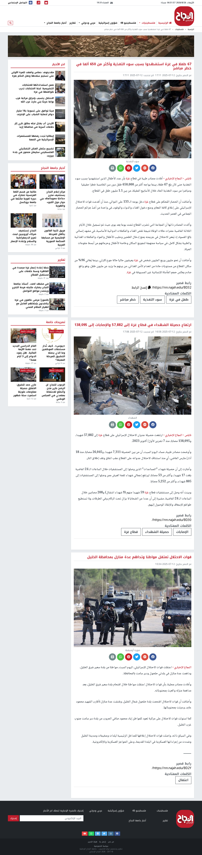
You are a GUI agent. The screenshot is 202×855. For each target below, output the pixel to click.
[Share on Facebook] (152, 168)
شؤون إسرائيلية (107, 23)
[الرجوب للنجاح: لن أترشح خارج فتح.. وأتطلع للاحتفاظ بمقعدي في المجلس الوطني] (52, 374)
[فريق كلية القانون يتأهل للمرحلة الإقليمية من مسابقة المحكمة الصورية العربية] (52, 220)
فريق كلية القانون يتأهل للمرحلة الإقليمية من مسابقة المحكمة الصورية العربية (53, 238)
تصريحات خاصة (55, 322)
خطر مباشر (128, 299)
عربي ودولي (87, 23)
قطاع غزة (131, 532)
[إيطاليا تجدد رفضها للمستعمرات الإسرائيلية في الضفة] (60, 139)
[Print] (112, 168)
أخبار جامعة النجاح (56, 23)
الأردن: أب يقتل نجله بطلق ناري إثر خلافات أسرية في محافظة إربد (34, 125)
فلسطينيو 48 (128, 23)
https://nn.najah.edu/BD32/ (171, 287)
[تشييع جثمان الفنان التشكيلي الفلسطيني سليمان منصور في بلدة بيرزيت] (60, 152)
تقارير (72, 23)
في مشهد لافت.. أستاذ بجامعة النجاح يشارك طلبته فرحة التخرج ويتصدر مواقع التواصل (30, 287)
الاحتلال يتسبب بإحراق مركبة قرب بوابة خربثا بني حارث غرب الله (35, 100)
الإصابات (182, 532)
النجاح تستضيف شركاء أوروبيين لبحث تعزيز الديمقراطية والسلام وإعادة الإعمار (23, 236)
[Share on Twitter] (136, 168)
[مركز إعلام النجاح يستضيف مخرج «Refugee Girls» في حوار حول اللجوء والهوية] (52, 181)
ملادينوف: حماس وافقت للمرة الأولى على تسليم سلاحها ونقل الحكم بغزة (32, 74)
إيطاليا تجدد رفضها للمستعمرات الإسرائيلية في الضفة (35, 138)
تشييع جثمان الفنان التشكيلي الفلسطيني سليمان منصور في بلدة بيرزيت (33, 152)
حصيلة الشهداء (157, 532)
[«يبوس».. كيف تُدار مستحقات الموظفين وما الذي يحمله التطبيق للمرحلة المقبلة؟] (52, 335)
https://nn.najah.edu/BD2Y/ (171, 768)
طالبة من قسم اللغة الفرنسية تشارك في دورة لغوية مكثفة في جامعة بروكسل (23, 197)
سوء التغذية (152, 299)
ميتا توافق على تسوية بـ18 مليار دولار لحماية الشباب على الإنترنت (35, 112)
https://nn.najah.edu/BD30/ (171, 520)
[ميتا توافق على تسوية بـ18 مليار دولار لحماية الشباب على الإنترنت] (60, 114)
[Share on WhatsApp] (120, 168)
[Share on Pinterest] (128, 168)
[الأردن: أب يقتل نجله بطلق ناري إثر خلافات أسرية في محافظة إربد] (60, 126)
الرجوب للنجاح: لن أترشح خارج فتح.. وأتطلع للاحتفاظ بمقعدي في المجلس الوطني (53, 392)
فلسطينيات (148, 23)
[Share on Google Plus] (144, 168)
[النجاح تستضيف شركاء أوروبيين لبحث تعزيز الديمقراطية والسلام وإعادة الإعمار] (23, 220)
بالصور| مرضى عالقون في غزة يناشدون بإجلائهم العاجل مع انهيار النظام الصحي (32, 303)
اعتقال (183, 780)
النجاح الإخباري (184, 16)
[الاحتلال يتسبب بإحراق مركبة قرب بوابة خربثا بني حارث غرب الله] (60, 101)
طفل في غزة (178, 299)
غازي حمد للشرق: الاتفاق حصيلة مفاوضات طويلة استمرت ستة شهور (24, 390)
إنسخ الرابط (140, 287)
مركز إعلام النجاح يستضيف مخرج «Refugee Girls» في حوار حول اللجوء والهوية (52, 199)
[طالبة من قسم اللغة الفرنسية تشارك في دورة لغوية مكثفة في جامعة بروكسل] (23, 181)
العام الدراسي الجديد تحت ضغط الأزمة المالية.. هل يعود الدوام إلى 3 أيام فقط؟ (24, 353)
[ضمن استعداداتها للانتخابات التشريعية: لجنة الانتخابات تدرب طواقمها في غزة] (60, 88)
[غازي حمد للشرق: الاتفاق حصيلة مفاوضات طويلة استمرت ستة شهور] (23, 374)
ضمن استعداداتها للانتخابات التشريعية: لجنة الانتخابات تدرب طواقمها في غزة (36, 88)
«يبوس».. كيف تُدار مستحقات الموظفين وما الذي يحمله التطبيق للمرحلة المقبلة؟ (53, 353)
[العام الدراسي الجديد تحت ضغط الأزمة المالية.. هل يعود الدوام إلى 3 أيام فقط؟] (23, 335)
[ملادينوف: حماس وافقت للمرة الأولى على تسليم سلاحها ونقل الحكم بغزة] (60, 75)
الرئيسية (191, 29)
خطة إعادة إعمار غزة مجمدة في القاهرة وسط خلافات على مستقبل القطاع (30, 271)
